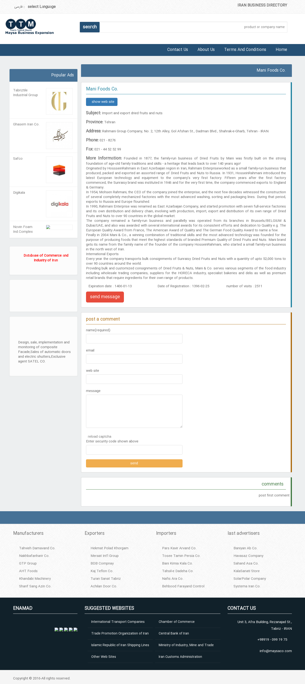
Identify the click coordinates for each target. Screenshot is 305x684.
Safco (18, 159)
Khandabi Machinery (35, 579)
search (90, 27)
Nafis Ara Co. (172, 579)
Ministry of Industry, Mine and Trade (186, 645)
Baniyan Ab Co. (246, 548)
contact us (177, 50)
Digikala (19, 193)
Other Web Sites (103, 656)
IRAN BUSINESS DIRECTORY (262, 5)
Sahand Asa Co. (246, 563)
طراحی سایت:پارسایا (10, 67)
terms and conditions (245, 50)
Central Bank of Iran (174, 633)
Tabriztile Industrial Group (25, 93)
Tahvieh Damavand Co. (37, 548)
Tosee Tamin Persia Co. (181, 556)
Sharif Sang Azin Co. (35, 586)
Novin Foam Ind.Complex (23, 229)
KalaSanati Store (247, 571)
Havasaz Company (248, 556)
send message (105, 297)
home (281, 50)
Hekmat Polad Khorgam (109, 548)
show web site (103, 102)
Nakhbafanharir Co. (34, 556)
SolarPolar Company (250, 579)
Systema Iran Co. (247, 586)
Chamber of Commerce (177, 622)
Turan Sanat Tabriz (106, 579)
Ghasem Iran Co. (26, 124)
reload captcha (99, 437)
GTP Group (28, 563)
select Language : (40, 7)
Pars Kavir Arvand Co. (179, 548)
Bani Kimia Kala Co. (177, 563)
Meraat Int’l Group (105, 556)
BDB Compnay (102, 563)
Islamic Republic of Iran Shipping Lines (120, 645)
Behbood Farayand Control (183, 586)
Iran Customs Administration (180, 656)
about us (206, 50)
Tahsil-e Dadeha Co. (178, 571)
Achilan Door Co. (104, 586)
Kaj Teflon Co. (102, 571)
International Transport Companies (118, 622)
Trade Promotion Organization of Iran (120, 633)
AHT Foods (28, 571)
